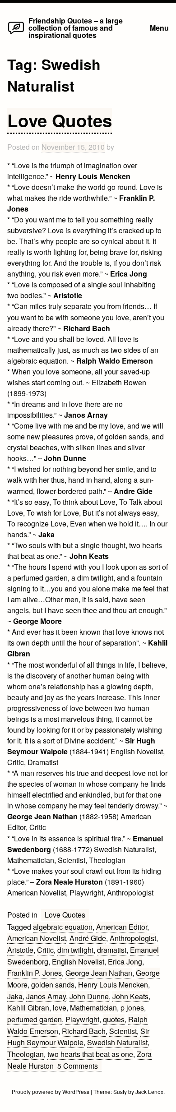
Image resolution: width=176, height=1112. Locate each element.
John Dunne (89, 996)
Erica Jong (125, 961)
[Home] (15, 33)
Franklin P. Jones (34, 973)
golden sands (52, 984)
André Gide (87, 938)
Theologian (25, 1054)
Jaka (15, 996)
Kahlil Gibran (28, 1007)
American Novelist (36, 938)
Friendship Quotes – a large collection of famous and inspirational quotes (75, 27)
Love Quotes (59, 120)
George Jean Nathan (98, 973)
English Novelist (78, 961)
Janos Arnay (46, 996)
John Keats (130, 996)
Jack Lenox (149, 1091)
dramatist (111, 950)
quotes (114, 1019)
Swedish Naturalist (117, 1042)
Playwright (82, 1019)
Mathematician (93, 1007)
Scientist (123, 1031)
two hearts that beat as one (90, 1054)
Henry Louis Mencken (113, 984)
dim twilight (75, 950)
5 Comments (79, 1066)
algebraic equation (63, 927)
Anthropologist (133, 938)
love (59, 1007)
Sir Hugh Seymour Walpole (78, 1037)
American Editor (121, 927)
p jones (132, 1007)
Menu (159, 28)
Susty (120, 1091)
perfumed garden (34, 1019)
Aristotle (20, 950)
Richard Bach (84, 1031)
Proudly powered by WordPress (51, 1091)
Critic (45, 950)
